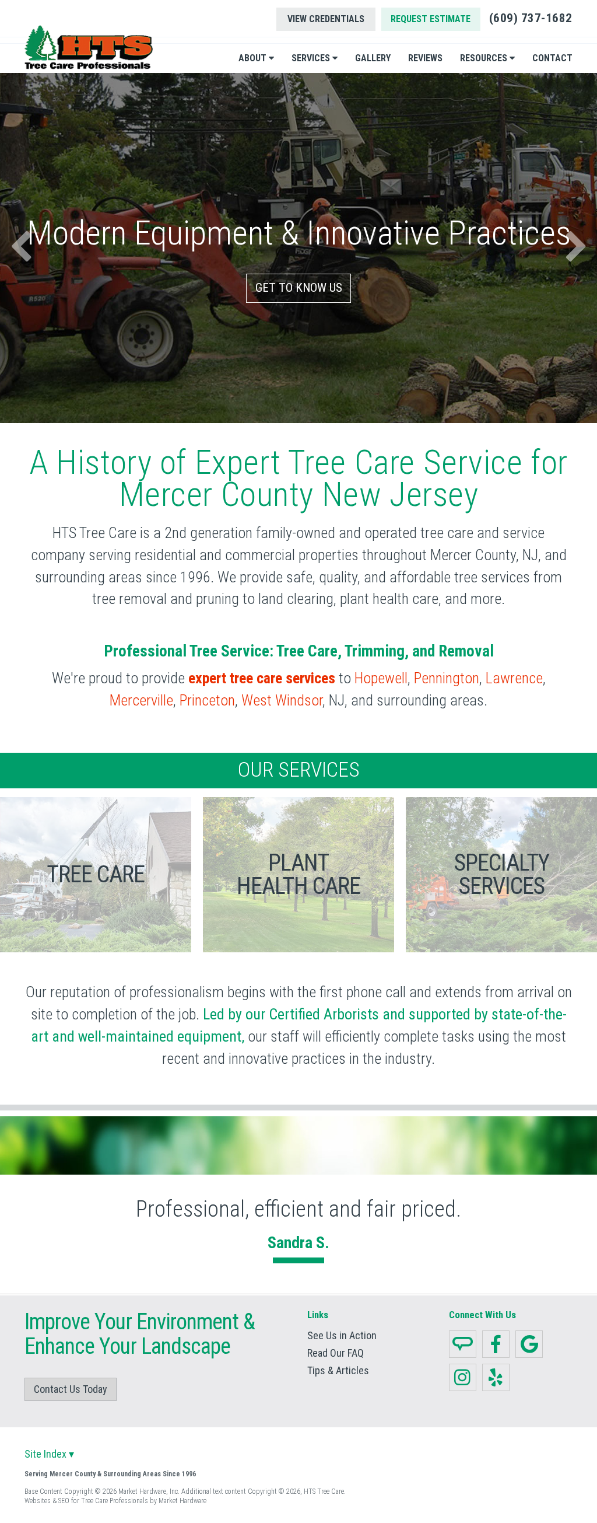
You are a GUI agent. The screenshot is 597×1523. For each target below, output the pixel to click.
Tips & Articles (338, 1370)
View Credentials (325, 19)
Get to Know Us (298, 288)
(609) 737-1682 (531, 18)
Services (312, 58)
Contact (552, 58)
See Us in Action (342, 1335)
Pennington (446, 678)
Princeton (207, 700)
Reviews (425, 58)
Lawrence (514, 678)
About (253, 58)
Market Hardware (182, 1501)
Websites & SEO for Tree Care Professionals (86, 1501)
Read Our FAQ (335, 1353)
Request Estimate (430, 19)
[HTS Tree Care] (88, 47)
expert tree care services (261, 678)
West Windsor (281, 700)
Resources (485, 58)
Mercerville (141, 700)
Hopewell (381, 678)
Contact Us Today (70, 1389)
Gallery (373, 58)
